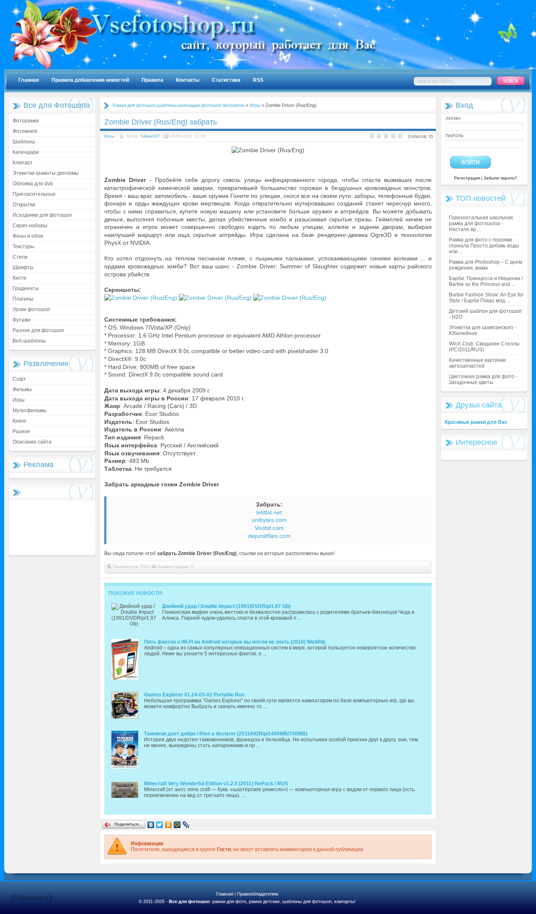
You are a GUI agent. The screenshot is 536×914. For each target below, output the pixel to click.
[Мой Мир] (177, 824)
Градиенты (26, 288)
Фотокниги (25, 131)
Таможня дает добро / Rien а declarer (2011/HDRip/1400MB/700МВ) (225, 734)
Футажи (22, 320)
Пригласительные (34, 194)
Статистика (226, 80)
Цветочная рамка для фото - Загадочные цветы (483, 379)
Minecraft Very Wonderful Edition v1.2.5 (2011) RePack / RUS (216, 784)
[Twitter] (159, 824)
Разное (21, 431)
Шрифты (23, 267)
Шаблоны (24, 142)
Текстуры (23, 246)
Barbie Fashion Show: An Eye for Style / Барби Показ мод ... (486, 298)
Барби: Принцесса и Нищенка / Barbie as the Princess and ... (486, 281)
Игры (19, 400)
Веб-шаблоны (29, 341)
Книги (19, 421)
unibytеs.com (269, 520)
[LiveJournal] (186, 824)
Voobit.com (269, 528)
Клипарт (23, 163)
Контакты (187, 80)
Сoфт (19, 379)
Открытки (24, 205)
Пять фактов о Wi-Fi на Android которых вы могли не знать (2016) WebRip (234, 642)
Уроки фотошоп (31, 309)
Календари (26, 152)
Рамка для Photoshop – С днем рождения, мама (485, 265)
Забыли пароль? (500, 178)
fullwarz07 (150, 136)
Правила (152, 80)
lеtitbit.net (269, 512)
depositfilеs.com (269, 535)
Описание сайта (32, 442)
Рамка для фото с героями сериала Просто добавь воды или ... (484, 245)
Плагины (23, 299)
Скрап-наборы (30, 225)
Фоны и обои (28, 236)
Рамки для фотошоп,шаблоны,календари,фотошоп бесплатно (179, 105)
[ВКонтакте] (151, 824)
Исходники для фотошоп (42, 215)
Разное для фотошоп (38, 330)
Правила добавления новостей (90, 80)
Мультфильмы (29, 410)
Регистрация (467, 178)
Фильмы (22, 389)
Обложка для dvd (33, 184)
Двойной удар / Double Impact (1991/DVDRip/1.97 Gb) (226, 606)
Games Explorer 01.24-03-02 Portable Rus (194, 695)
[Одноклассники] (168, 824)
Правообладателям (257, 893)
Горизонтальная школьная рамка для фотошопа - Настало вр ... (481, 223)
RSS (258, 80)
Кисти (19, 278)
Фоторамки (26, 121)
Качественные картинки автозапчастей (477, 363)
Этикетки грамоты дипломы (46, 173)
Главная (28, 80)
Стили (20, 257)
